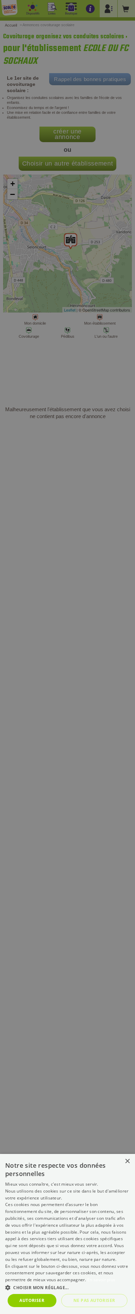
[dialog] (67, 1234)
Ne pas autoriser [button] (94, 1300)
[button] (67, 1287)
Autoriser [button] (31, 1300)
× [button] (127, 1161)
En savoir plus (101, 1280)
